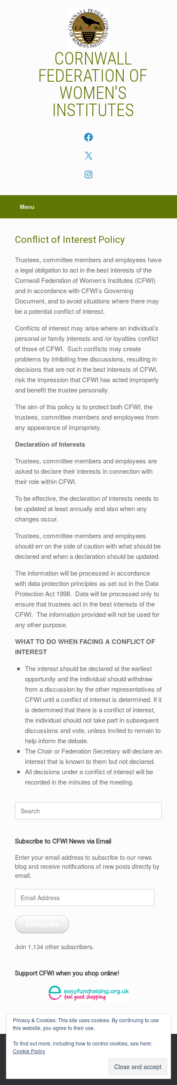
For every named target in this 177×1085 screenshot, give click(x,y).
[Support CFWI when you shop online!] (88, 993)
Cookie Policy (29, 1050)
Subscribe (42, 924)
